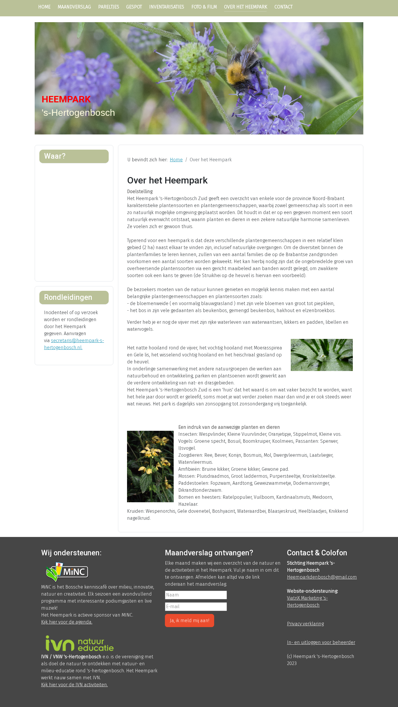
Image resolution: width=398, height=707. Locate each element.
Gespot (134, 7)
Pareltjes (108, 7)
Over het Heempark (245, 7)
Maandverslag (74, 7)
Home (44, 7)
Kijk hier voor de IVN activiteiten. (74, 684)
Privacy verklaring (305, 623)
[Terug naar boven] (390, 699)
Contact (283, 7)
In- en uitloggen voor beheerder (321, 642)
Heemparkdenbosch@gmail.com (322, 577)
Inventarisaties (166, 7)
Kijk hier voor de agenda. (66, 622)
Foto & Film (204, 7)
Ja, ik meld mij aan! (189, 620)
